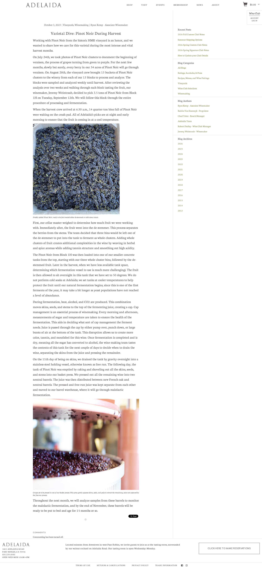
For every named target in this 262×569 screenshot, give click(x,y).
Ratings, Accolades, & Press (190, 72)
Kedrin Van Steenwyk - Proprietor (193, 110)
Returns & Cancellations (111, 565)
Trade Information (166, 565)
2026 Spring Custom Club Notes (192, 44)
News (200, 5)
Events (160, 5)
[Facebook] (182, 565)
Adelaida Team (185, 121)
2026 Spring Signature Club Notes (193, 50)
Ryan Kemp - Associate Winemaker (194, 105)
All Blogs (182, 67)
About (216, 5)
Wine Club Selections (187, 88)
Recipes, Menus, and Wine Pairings (193, 78)
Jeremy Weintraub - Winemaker (192, 131)
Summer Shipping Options (190, 39)
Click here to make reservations (229, 548)
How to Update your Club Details (193, 55)
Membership (180, 5)
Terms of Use (83, 565)
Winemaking (184, 93)
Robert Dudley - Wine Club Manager (194, 126)
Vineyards (182, 83)
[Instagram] (186, 565)
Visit (144, 5)
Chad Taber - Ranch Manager (191, 116)
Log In (254, 21)
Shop (130, 5)
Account (254, 18)
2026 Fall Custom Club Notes (191, 34)
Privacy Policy (140, 565)
